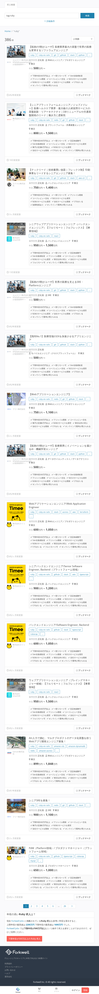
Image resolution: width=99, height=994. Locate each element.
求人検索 (11, 4)
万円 (30, 924)
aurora (65, 512)
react (56, 236)
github (63, 55)
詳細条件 (51, 21)
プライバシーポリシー (14, 967)
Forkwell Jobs (17, 921)
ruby (32, 55)
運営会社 (8, 976)
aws (74, 512)
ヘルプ (7, 973)
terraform (84, 512)
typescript (84, 574)
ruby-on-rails (44, 55)
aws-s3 (82, 178)
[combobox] (42, 15)
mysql (33, 861)
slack (72, 55)
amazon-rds (59, 746)
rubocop (34, 634)
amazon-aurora (45, 750)
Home (8, 31)
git (55, 55)
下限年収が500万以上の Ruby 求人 (24, 938)
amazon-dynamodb (76, 746)
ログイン (76, 990)
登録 (85, 990)
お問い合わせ (10, 970)
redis (56, 120)
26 (65, 906)
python (82, 55)
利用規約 (8, 963)
